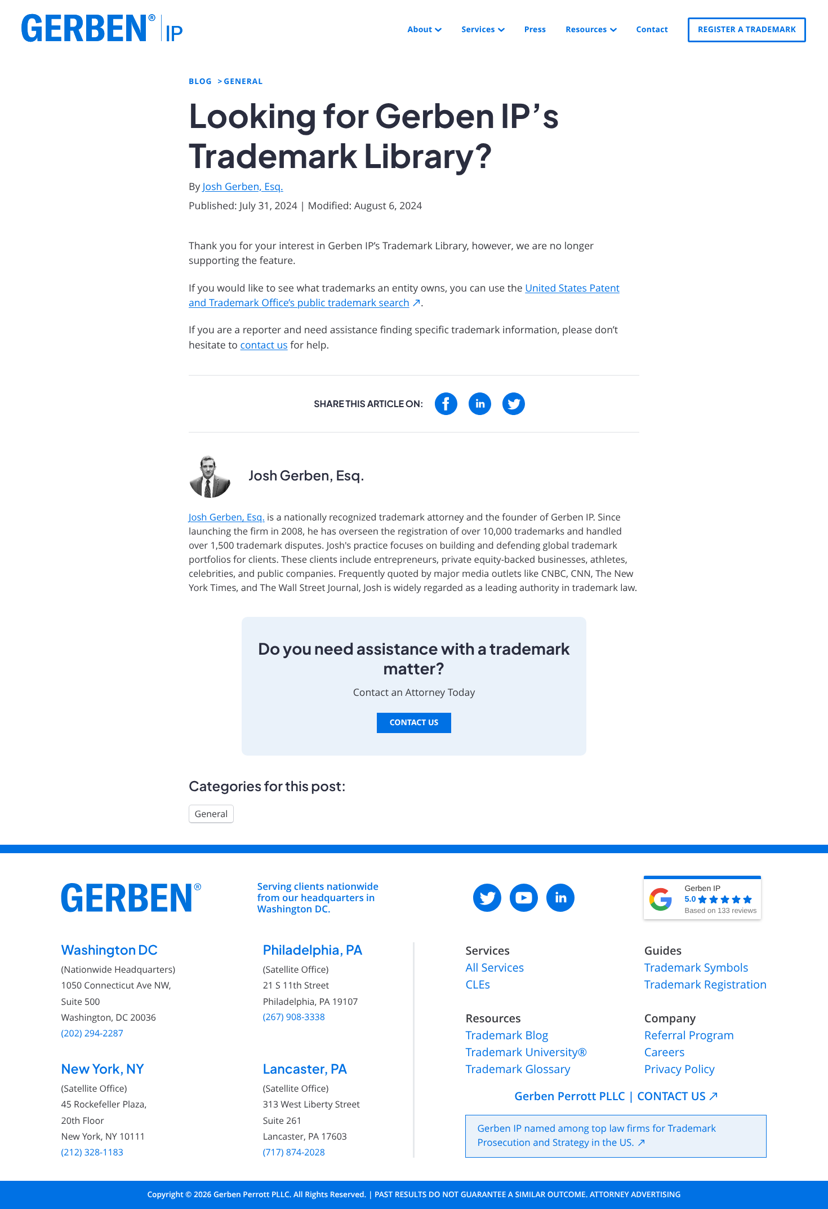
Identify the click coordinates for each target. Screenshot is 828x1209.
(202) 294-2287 (92, 1033)
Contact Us (414, 722)
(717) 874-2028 (294, 1152)
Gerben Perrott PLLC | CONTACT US (609, 1097)
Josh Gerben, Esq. (243, 186)
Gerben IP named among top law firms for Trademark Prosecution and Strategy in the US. (596, 1135)
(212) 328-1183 (92, 1152)
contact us (264, 345)
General (211, 814)
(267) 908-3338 (294, 1017)
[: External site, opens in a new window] (446, 403)
